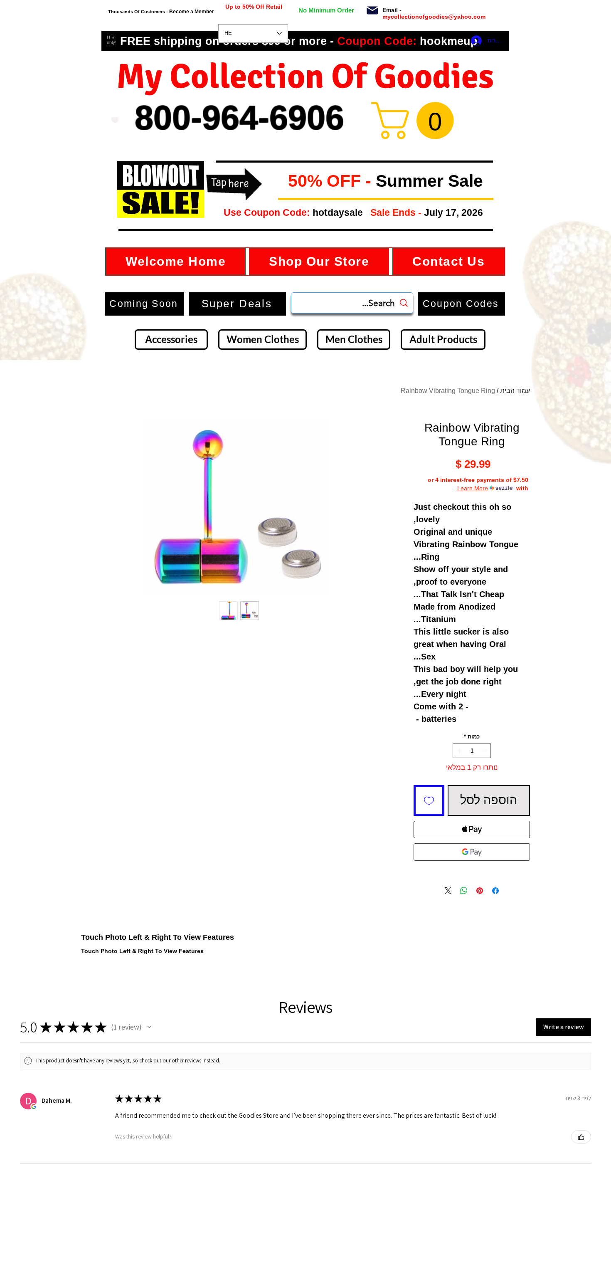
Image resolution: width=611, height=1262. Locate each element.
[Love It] (115, 120)
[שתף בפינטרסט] (480, 891)
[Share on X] (448, 891)
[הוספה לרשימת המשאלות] (429, 800)
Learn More (472, 488)
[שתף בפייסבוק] (495, 891)
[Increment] (459, 751)
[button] (281, 181)
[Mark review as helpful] (581, 1136)
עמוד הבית (515, 390)
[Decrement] (485, 751)
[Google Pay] (472, 852)
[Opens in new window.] (33, 1106)
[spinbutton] (472, 751)
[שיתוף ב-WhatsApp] (464, 891)
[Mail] (372, 10)
